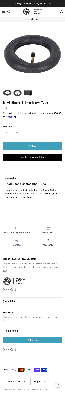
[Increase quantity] (18, 132)
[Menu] (3, 11)
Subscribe (33, 340)
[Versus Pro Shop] (32, 11)
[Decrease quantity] (5, 132)
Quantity (7, 126)
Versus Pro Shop (15, 389)
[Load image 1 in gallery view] (32, 54)
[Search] (10, 11)
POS (24, 389)
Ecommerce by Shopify (39, 389)
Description (11, 178)
